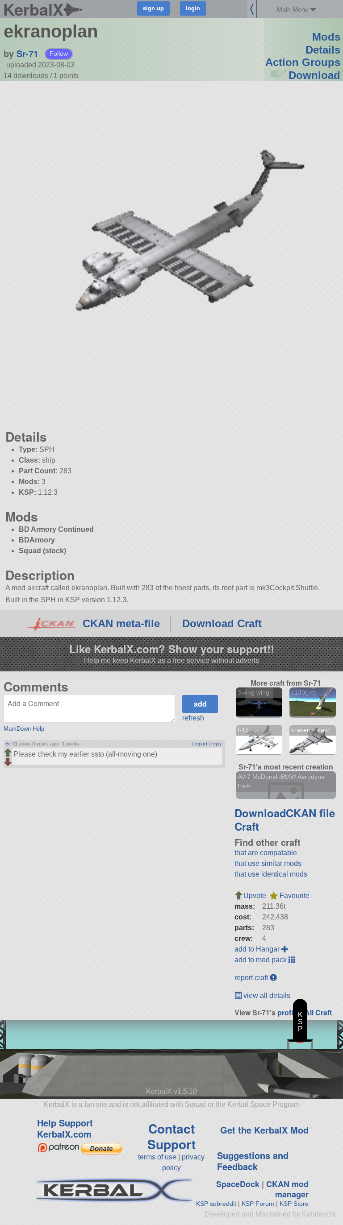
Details (322, 50)
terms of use (157, 1157)
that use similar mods (267, 863)
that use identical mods (270, 874)
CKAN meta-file (121, 623)
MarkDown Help (24, 728)
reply (216, 743)
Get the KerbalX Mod (264, 1129)
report (200, 743)
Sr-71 (27, 53)
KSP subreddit (216, 1203)
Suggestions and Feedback (253, 1161)
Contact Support (171, 1136)
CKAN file (310, 812)
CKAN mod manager (287, 1189)
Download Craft (222, 623)
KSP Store (294, 1203)
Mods (326, 37)
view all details (266, 995)
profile (288, 1012)
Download (314, 75)
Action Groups (302, 62)
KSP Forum (258, 1203)
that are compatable (265, 853)
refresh (193, 718)
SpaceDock (237, 1184)
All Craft (318, 1012)
